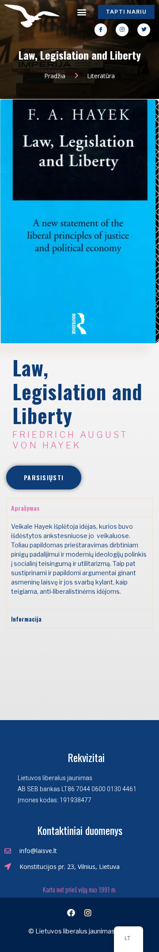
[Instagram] (122, 29)
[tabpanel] (79, 563)
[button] (82, 11)
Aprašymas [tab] (25, 507)
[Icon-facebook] (101, 29)
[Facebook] (71, 913)
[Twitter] (143, 29)
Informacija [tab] (26, 618)
